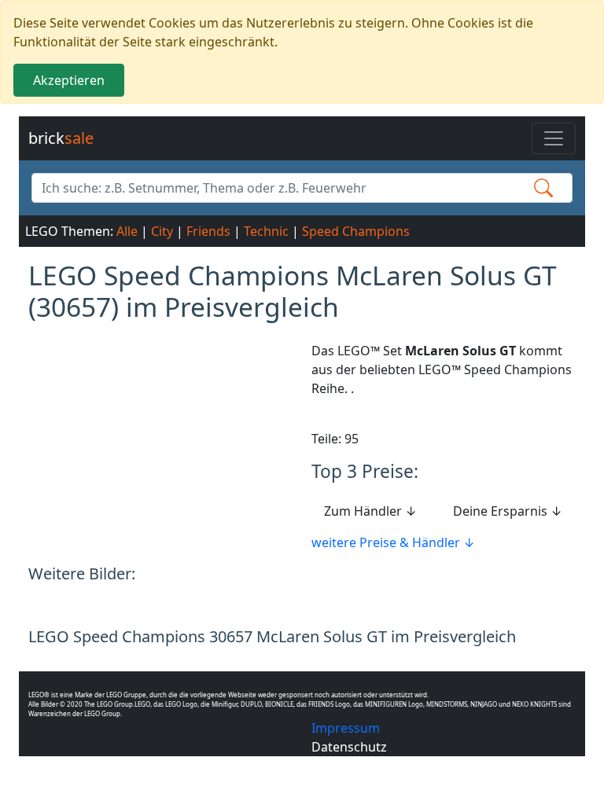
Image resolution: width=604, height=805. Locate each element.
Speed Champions (356, 231)
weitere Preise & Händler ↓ (393, 542)
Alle (127, 231)
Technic (266, 231)
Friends (208, 231)
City (162, 231)
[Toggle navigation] (554, 138)
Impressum (345, 728)
